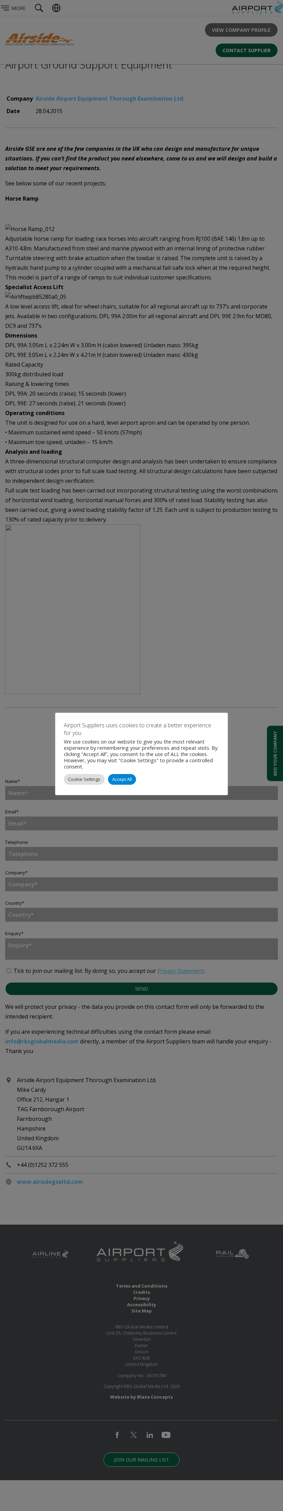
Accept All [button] (122, 779)
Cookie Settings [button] (84, 779)
